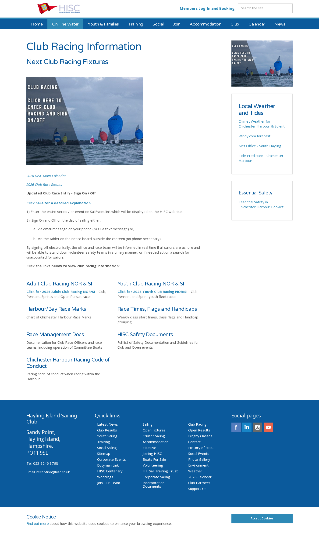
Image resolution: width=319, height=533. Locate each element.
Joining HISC (152, 453)
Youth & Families (103, 24)
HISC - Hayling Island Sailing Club (63, 8)
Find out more (37, 523)
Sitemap (103, 453)
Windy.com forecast (254, 136)
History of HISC (200, 447)
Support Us (197, 488)
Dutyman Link (108, 465)
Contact (194, 442)
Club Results (107, 430)
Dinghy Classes (200, 436)
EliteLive (149, 447)
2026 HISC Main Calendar (46, 175)
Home (37, 24)
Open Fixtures (154, 430)
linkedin (247, 427)
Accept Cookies (262, 518)
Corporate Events (111, 459)
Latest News (107, 424)
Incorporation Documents (153, 484)
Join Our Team (108, 483)
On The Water (65, 24)
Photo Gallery (199, 459)
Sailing (147, 424)
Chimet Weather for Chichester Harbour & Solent (262, 123)
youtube (268, 427)
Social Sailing (107, 447)
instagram (257, 427)
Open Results (199, 430)
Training (135, 24)
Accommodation (205, 24)
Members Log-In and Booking (207, 8)
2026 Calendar (200, 477)
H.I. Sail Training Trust (160, 471)
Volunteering (153, 465)
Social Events (198, 453)
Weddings (105, 477)
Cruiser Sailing (154, 436)
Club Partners (199, 483)
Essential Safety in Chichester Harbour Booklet (261, 204)
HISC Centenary (110, 471)
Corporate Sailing (156, 477)
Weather (195, 471)
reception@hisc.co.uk (53, 472)
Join (177, 24)
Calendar (256, 24)
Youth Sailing (107, 436)
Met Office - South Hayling (260, 145)
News (279, 24)
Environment (198, 465)
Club (234, 24)
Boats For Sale (154, 459)
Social (158, 24)
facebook (236, 427)
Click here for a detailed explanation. (59, 203)
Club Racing (197, 424)
